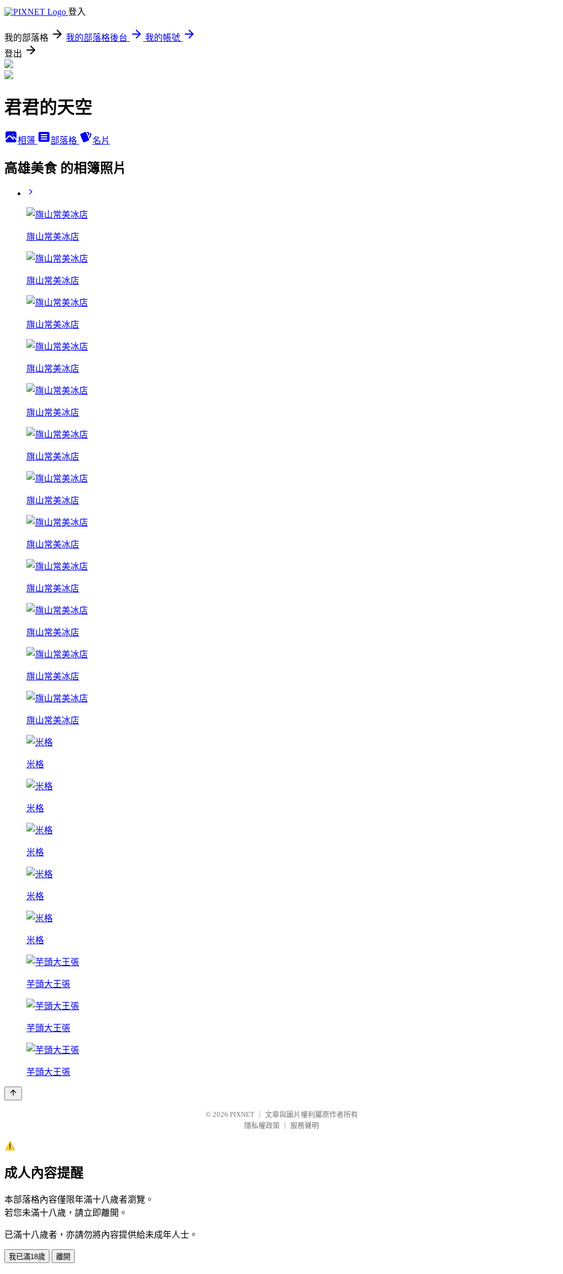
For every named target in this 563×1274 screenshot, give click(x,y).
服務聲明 (304, 1125)
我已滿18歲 (27, 1257)
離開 (63, 1257)
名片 (101, 140)
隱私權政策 (262, 1125)
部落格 (65, 140)
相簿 (27, 140)
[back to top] (13, 1093)
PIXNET (242, 1114)
